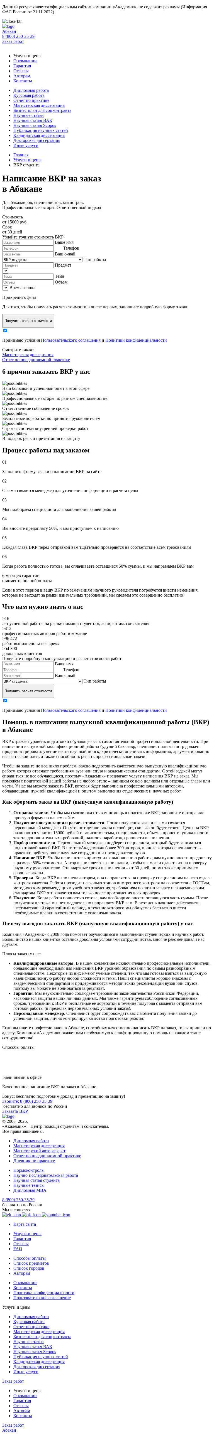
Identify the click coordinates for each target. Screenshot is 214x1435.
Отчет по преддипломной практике (36, 359)
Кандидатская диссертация (39, 135)
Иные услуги (25, 145)
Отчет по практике (31, 100)
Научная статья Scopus (34, 125)
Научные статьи (28, 115)
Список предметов (31, 1263)
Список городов (28, 1268)
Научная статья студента (36, 1180)
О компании (25, 60)
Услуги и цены (27, 1233)
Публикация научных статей (40, 130)
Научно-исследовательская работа (45, 1175)
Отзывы (21, 70)
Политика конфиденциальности (43, 1292)
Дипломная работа (31, 90)
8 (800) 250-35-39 (18, 36)
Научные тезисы (29, 1185)
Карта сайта (24, 1224)
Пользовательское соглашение (42, 1297)
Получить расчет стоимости (28, 321)
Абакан (9, 31)
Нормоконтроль (28, 1170)
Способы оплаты (29, 1258)
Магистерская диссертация (39, 105)
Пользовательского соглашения (71, 340)
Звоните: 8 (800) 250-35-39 (27, 1101)
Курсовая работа (29, 95)
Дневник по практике (34, 1160)
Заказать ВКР (15, 1111)
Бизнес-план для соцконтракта (42, 110)
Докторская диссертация (36, 140)
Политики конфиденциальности (136, 340)
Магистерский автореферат (39, 1150)
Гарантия (22, 65)
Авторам (21, 75)
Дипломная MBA (30, 1190)
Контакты (22, 80)
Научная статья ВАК (32, 120)
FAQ (17, 1248)
